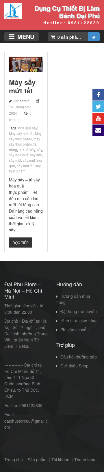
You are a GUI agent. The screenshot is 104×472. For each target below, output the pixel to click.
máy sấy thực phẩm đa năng (24, 144)
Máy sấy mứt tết (22, 86)
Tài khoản (60, 460)
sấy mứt (15, 160)
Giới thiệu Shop (74, 366)
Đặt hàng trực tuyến (78, 311)
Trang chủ (13, 460)
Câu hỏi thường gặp (78, 357)
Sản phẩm (37, 460)
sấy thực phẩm (25, 168)
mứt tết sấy (27, 149)
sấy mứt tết (25, 165)
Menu (25, 36)
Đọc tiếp (20, 242)
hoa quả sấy (27, 127)
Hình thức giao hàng (79, 321)
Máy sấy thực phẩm (25, 136)
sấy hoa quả (18, 154)
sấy (39, 149)
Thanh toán (84, 460)
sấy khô (36, 154)
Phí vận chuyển (74, 329)
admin (25, 100)
